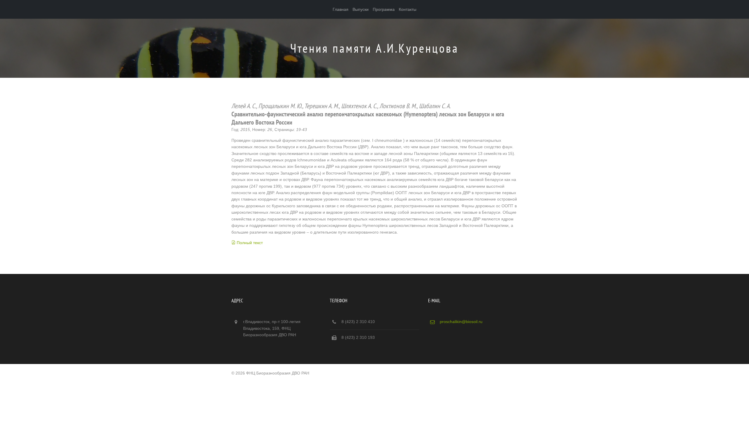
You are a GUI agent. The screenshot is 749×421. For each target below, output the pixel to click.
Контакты (407, 9)
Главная (340, 9)
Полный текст (250, 242)
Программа (384, 9)
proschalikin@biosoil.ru (461, 321)
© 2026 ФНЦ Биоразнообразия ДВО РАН (270, 373)
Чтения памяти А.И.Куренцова (374, 48)
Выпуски (361, 9)
